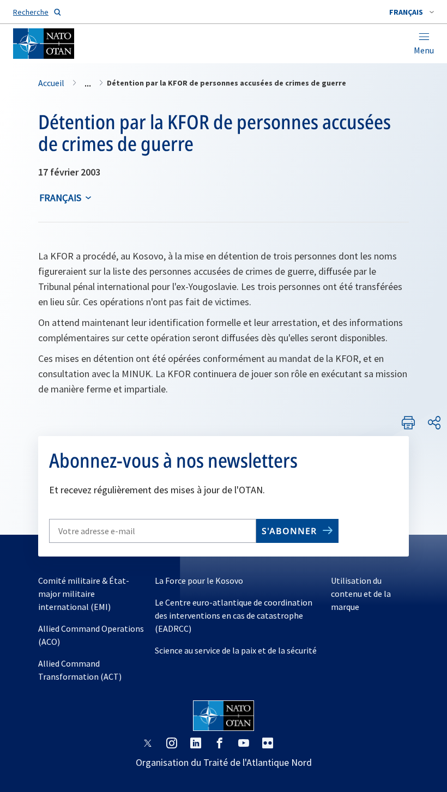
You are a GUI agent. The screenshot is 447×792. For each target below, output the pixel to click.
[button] (411, 12)
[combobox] (411, 12)
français (60, 197)
